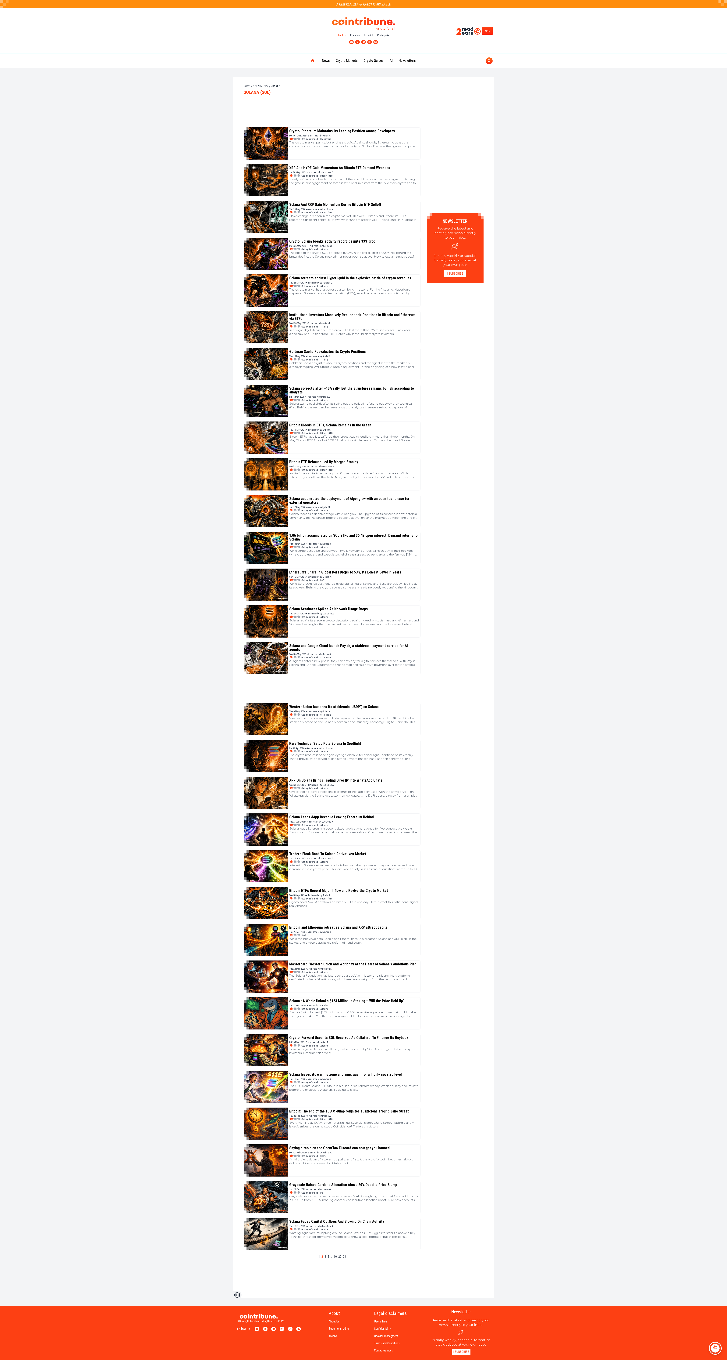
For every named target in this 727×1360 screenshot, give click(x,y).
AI (391, 60)
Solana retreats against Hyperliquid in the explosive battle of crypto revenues (350, 278)
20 (339, 1256)
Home (247, 86)
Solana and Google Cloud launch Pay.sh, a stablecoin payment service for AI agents (348, 647)
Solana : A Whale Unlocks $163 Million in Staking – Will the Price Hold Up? (347, 1001)
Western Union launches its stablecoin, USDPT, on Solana (334, 707)
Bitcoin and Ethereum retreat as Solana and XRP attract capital (338, 927)
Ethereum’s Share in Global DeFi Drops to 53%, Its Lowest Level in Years (345, 572)
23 (344, 1256)
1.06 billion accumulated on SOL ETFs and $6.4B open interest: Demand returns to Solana (353, 537)
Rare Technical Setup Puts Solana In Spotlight (325, 743)
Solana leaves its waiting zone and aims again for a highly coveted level (345, 1074)
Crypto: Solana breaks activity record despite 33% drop (332, 241)
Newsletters (407, 60)
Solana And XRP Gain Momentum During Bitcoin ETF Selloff (335, 204)
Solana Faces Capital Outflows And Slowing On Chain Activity (336, 1221)
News (326, 60)
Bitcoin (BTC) (326, 176)
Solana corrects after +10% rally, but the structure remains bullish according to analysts (351, 390)
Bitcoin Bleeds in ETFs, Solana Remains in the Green (330, 425)
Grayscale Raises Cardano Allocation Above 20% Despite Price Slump (343, 1185)
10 (335, 1256)
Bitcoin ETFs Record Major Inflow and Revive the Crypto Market (338, 890)
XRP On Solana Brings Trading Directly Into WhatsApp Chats (335, 780)
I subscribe (455, 273)
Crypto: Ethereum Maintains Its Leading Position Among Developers (342, 131)
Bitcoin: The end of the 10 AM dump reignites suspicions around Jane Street (349, 1111)
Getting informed (309, 139)
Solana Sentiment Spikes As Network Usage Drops (328, 609)
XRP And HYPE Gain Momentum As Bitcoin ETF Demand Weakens (339, 168)
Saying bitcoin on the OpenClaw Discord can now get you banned (339, 1148)
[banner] (332, 113)
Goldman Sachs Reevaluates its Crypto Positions (327, 351)
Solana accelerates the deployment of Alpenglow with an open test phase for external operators (349, 500)
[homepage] (305, 60)
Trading (324, 326)
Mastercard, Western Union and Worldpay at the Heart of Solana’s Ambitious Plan (353, 964)
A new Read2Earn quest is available (363, 4)
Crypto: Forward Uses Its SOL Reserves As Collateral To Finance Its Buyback (348, 1038)
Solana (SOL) (261, 86)
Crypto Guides (374, 60)
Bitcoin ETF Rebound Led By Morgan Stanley (323, 462)
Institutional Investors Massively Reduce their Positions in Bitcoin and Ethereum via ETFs (352, 316)
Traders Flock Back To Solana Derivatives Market (327, 854)
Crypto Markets (347, 60)
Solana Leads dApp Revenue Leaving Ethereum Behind (331, 817)
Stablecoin (325, 657)
